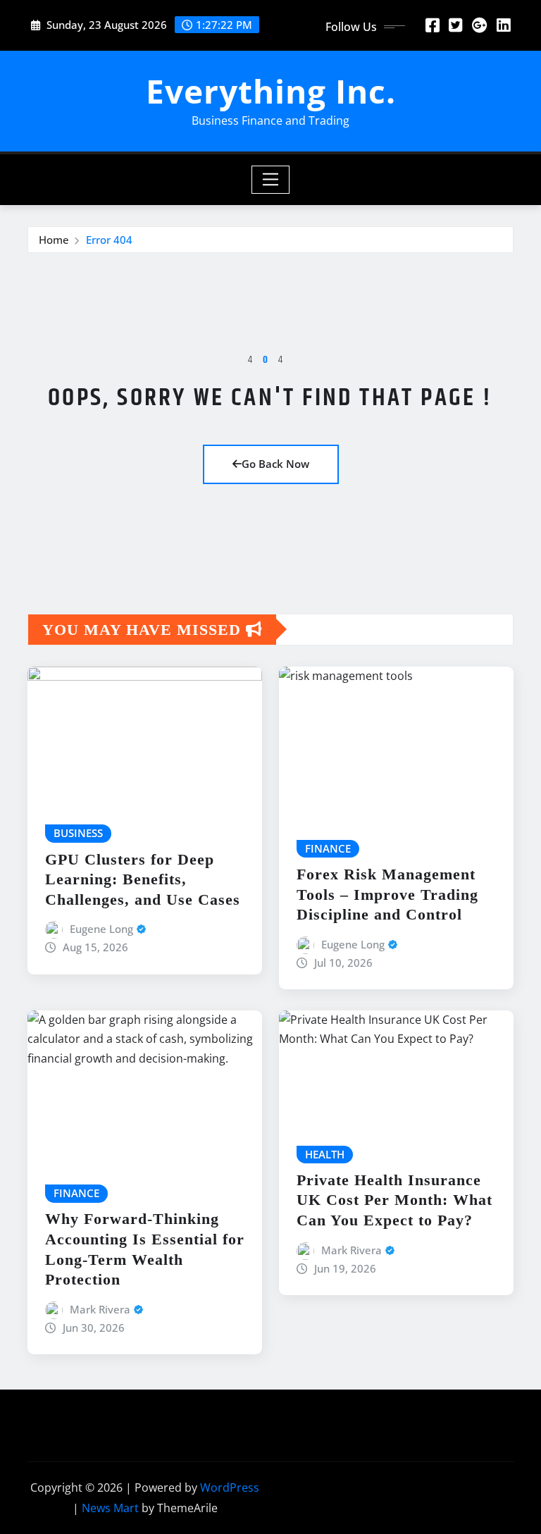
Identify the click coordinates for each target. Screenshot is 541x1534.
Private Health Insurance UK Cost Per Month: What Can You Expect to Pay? (394, 1200)
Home (54, 240)
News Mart (110, 1508)
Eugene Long (101, 929)
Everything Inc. (271, 91)
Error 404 (109, 240)
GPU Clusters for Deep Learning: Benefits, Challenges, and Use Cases (142, 879)
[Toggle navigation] (270, 180)
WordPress (229, 1487)
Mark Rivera (100, 1309)
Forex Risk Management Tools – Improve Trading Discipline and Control (387, 894)
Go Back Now (275, 464)
